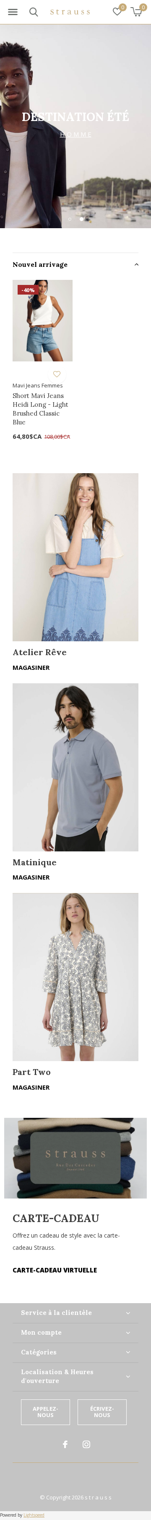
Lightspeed (33, 1515)
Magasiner (31, 667)
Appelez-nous (45, 1412)
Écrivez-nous (102, 1412)
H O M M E (75, 134)
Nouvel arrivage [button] (40, 264)
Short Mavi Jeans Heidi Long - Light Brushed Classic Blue (40, 409)
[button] (12, 12)
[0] (136, 11)
